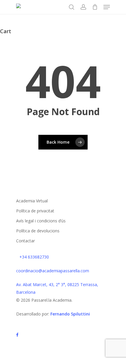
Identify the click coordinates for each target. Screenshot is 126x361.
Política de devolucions (37, 231)
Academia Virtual (32, 201)
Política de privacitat (35, 211)
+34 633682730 (34, 257)
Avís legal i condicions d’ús (41, 221)
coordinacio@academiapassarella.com (52, 270)
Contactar (25, 241)
